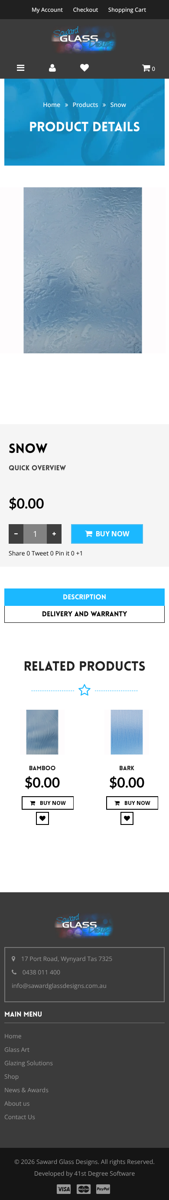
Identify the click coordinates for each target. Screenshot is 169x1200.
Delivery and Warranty (84, 614)
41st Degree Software (104, 1174)
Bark (126, 768)
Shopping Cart (127, 9)
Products (85, 105)
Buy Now (112, 534)
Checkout (85, 9)
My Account (47, 9)
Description (84, 597)
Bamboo (42, 768)
